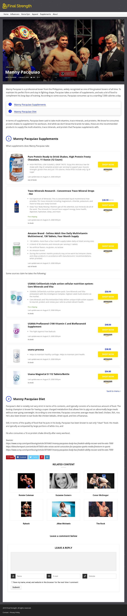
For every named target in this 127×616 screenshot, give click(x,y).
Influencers (14, 14)
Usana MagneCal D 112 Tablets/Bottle (48, 374)
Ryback (26, 524)
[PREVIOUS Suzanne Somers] (2, 610)
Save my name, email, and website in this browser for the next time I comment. (46, 582)
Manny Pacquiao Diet (25, 111)
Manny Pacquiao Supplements (30, 104)
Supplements (45, 14)
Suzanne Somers (63, 495)
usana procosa (36, 349)
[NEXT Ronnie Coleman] (124, 610)
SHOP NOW (108, 164)
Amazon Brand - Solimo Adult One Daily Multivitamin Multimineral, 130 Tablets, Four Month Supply (58, 235)
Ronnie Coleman (26, 495)
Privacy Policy (15, 612)
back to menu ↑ (114, 391)
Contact (6, 612)
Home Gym (25, 14)
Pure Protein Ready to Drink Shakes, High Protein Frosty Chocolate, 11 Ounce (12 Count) (59, 158)
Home (6, 14)
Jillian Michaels (63, 524)
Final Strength (12, 608)
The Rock (100, 524)
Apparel (35, 14)
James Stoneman (10, 77)
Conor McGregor (101, 495)
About (55, 14)
